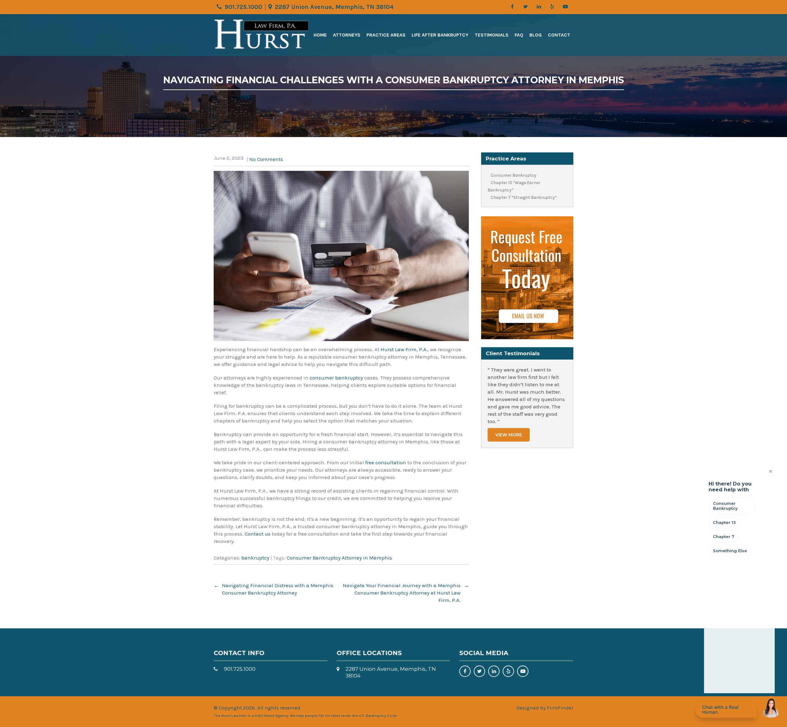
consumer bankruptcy (336, 378)
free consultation (385, 462)
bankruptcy (255, 558)
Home (320, 35)
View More (508, 435)
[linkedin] (539, 7)
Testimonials (491, 35)
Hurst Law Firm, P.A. (404, 349)
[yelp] (552, 7)
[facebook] (512, 7)
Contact (559, 35)
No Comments (266, 159)
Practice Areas (385, 35)
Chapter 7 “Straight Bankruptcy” (524, 197)
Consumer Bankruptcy (513, 175)
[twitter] (525, 7)
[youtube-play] (565, 7)
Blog (535, 35)
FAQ (519, 35)
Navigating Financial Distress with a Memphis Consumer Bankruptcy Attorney (273, 589)
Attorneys (346, 35)
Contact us (258, 534)
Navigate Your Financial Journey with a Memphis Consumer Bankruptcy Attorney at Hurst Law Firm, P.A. (406, 592)
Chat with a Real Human (727, 711)
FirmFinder (560, 708)
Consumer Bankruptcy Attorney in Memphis (339, 558)
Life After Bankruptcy (440, 35)
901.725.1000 (243, 6)
